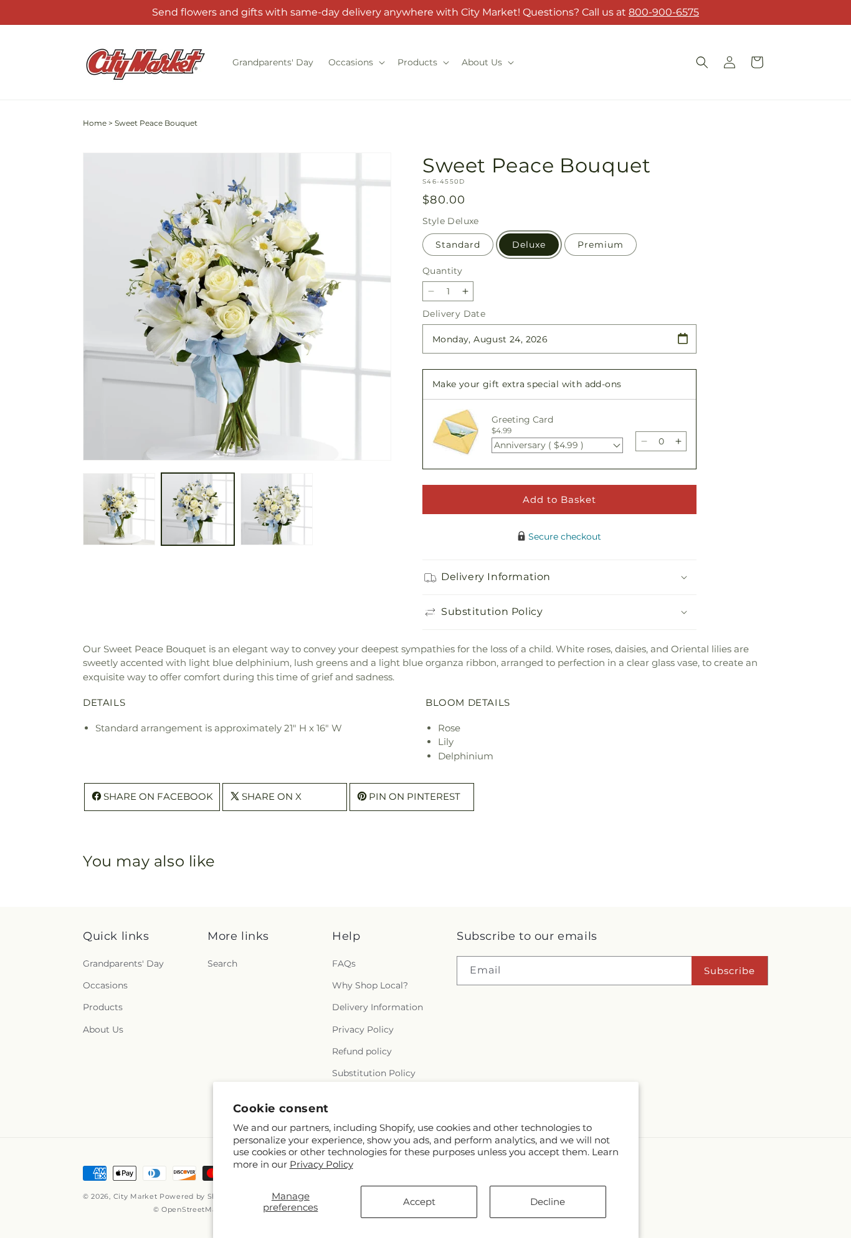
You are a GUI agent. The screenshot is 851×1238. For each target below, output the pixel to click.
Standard (457, 244)
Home (95, 123)
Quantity (442, 270)
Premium (601, 244)
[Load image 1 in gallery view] (119, 509)
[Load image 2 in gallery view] (197, 509)
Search (222, 963)
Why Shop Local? (370, 985)
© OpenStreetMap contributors (211, 1209)
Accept (419, 1202)
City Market (135, 1196)
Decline (547, 1202)
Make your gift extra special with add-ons (526, 384)
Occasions (105, 985)
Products (103, 1007)
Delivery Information (377, 1007)
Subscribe (729, 971)
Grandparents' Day (123, 963)
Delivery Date (453, 313)
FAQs (344, 963)
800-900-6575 (664, 12)
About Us (103, 1029)
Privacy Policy (321, 1164)
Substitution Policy (374, 1073)
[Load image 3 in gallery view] (276, 509)
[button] (355, 62)
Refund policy (362, 1051)
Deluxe (529, 244)
